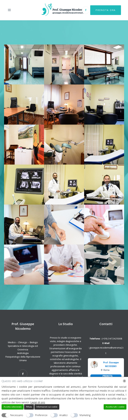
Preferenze (41, 415)
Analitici (63, 415)
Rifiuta (29, 407)
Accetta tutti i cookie (115, 407)
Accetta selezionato (13, 407)
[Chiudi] (124, 381)
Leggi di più (37, 402)
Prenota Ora (106, 10)
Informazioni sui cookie (46, 407)
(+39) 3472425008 (111, 338)
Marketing (85, 415)
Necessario (16, 415)
